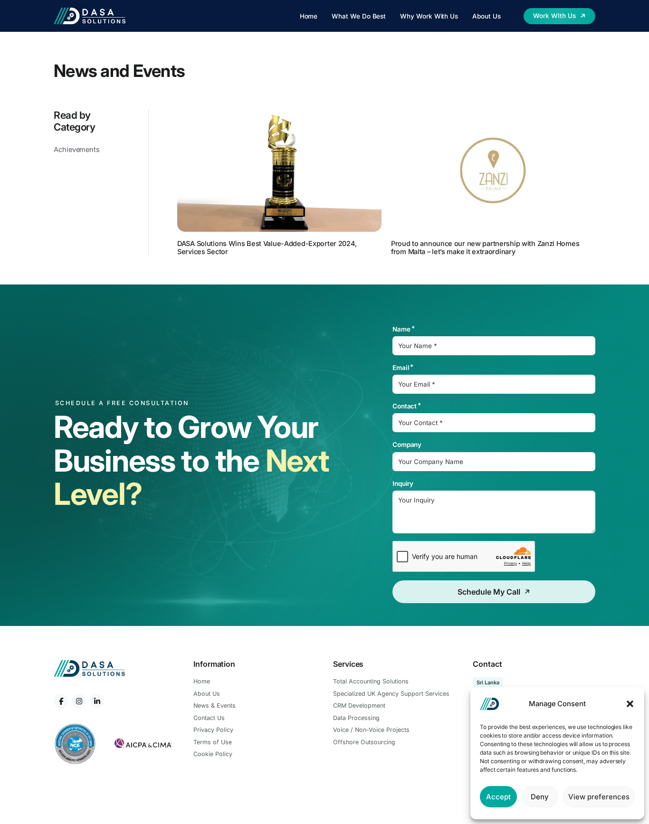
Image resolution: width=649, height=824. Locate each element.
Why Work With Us (429, 16)
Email (401, 367)
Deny (540, 796)
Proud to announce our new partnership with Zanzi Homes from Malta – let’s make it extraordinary (485, 247)
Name (401, 329)
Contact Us (209, 717)
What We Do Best (359, 16)
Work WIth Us (554, 15)
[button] (630, 704)
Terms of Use (212, 742)
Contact (404, 406)
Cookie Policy (212, 754)
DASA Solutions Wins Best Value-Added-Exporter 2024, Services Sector (267, 247)
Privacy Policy (213, 729)
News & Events (214, 705)
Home (309, 16)
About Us (486, 16)
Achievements (77, 149)
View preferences (599, 796)
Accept (498, 796)
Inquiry (403, 483)
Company (407, 444)
